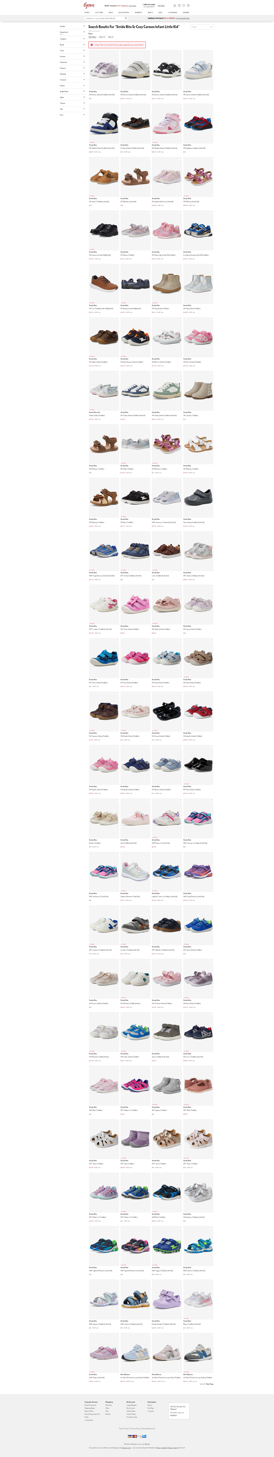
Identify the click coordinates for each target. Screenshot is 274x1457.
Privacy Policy (135, 1429)
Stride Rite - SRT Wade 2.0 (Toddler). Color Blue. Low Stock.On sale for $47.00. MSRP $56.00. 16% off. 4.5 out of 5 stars (136, 1197)
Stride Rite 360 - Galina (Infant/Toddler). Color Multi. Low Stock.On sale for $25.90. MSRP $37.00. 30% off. (104, 396)
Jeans (175, 1448)
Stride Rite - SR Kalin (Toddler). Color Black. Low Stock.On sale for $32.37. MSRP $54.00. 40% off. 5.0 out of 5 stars (136, 503)
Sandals (164, 1448)
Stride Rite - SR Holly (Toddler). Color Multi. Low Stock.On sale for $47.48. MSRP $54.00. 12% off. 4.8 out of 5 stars (136, 449)
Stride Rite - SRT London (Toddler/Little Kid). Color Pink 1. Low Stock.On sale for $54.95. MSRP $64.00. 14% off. (104, 609)
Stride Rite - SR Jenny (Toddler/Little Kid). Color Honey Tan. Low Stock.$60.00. (104, 182)
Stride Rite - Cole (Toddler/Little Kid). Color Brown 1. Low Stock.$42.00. (167, 556)
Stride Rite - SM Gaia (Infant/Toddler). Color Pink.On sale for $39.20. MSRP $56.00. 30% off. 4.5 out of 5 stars (136, 663)
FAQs (87, 1417)
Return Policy (89, 1411)
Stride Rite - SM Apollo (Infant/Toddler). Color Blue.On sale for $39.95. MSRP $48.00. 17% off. (136, 770)
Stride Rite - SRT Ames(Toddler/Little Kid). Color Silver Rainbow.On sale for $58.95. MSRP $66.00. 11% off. (198, 556)
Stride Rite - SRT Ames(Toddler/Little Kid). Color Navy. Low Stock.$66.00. (136, 556)
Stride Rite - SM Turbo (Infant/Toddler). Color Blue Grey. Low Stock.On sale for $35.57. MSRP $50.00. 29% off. (136, 1037)
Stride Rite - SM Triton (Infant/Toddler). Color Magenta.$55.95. (136, 609)
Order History (131, 1414)
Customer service (179, 5)
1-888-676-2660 (149, 4)
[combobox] (106, 18)
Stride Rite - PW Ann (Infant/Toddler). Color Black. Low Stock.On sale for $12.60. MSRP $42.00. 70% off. (198, 770)
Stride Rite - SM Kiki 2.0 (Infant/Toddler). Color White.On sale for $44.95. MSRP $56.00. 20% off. (167, 342)
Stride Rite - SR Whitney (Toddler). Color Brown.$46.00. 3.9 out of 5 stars (104, 449)
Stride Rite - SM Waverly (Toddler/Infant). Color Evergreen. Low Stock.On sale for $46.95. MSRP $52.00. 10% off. (136, 984)
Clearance (172, 12)
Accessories (124, 12)
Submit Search (126, 18)
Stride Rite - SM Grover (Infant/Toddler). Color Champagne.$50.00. (104, 984)
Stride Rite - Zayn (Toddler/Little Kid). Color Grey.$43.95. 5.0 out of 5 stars (167, 1037)
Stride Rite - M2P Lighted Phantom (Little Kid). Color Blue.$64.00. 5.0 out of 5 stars (104, 1251)
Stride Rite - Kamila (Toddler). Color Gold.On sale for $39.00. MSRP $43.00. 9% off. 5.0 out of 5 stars (104, 823)
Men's (150, 12)
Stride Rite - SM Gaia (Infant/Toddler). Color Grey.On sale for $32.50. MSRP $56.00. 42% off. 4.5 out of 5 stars (167, 663)
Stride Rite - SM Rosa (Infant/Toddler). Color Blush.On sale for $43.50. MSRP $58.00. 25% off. (198, 342)
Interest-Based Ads (148, 1429)
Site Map (150, 1408)
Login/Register (132, 1405)
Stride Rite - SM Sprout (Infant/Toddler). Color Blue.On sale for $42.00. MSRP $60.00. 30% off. (167, 770)
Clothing (99, 12)
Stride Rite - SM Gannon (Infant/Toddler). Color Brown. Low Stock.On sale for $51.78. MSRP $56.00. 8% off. (104, 716)
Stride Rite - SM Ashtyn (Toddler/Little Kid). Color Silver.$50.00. (198, 1197)
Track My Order (132, 1417)
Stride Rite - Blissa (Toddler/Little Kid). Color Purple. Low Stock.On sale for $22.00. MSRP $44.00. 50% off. (198, 1304)
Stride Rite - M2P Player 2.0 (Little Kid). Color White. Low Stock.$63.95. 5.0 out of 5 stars (167, 823)
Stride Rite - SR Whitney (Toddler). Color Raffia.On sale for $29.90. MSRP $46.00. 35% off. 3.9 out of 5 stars (104, 503)
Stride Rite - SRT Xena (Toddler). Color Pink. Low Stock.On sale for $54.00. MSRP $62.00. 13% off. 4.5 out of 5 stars (198, 1144)
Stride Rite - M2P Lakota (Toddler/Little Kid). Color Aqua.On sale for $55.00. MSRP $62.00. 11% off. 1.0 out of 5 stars (104, 1304)
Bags (111, 12)
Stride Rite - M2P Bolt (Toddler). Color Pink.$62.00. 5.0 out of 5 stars (104, 1091)
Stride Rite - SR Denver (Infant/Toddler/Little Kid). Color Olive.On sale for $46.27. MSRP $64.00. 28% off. (167, 75)
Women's (138, 12)
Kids (109, 37)
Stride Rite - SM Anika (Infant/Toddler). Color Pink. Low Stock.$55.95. (167, 609)
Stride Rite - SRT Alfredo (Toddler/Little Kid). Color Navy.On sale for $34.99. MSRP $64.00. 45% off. (167, 930)
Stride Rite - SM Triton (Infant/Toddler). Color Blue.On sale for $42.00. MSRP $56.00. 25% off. (104, 663)
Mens (107, 1408)
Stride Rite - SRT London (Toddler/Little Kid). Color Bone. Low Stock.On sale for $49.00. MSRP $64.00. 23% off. (104, 930)
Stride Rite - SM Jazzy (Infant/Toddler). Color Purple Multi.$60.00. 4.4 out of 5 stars (198, 609)
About (149, 1405)
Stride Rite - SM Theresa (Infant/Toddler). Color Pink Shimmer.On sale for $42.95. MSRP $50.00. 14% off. (167, 984)
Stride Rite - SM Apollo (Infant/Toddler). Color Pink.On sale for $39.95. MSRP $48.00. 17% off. (104, 770)
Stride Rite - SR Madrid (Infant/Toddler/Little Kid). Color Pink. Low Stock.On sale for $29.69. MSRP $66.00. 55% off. (167, 128)
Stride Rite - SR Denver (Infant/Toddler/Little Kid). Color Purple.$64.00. (104, 75)
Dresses (170, 1448)
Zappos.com (126, 1448)
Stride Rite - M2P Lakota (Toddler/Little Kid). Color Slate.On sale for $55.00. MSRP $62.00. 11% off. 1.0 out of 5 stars (136, 1304)
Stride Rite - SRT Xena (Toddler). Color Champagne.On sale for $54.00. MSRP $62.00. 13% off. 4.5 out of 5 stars (167, 1144)
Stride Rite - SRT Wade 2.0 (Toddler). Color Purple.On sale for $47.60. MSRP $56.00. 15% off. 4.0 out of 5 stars (104, 1197)
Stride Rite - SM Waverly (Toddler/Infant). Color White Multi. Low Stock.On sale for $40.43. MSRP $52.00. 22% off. (104, 1037)
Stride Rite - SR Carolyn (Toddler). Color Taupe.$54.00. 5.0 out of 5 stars (198, 396)
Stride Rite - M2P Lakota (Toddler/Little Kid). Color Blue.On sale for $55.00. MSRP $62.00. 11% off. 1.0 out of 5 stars (198, 1251)
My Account (174, 5)
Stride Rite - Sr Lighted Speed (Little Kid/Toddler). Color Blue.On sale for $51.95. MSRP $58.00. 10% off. (198, 235)
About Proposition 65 (92, 1414)
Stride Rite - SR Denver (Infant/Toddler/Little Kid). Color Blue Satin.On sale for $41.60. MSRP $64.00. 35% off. (198, 75)
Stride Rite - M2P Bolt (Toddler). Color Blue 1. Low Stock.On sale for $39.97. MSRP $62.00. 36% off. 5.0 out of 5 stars (167, 1197)
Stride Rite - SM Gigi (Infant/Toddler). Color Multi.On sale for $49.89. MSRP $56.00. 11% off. (198, 289)
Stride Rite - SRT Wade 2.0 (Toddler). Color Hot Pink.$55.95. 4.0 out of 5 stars (136, 1091)
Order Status (131, 1411)
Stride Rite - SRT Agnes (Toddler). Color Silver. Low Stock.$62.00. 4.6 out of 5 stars (167, 1091)
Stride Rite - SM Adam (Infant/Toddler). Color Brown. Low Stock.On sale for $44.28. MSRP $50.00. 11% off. (104, 342)
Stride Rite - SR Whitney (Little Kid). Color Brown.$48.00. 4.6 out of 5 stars (136, 182)
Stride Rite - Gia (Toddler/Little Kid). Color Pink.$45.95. (136, 823)
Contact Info (89, 1420)
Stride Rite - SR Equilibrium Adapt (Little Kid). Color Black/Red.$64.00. (198, 128)
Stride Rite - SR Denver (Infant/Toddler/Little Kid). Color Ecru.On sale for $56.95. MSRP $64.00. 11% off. (136, 75)
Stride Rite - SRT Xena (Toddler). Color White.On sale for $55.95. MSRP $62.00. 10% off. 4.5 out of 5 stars (104, 1144)
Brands (186, 12)
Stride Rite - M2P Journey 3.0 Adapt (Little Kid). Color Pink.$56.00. (198, 823)
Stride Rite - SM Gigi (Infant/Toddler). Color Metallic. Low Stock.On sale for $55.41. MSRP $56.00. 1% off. (167, 289)
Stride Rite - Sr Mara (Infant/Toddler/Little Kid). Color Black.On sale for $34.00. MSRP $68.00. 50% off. (136, 128)
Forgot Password (90, 1405)
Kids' (161, 12)
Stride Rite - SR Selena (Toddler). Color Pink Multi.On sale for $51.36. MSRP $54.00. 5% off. (136, 235)
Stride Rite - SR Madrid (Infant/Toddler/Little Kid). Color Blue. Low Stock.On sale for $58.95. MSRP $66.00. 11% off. (104, 128)
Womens (109, 1405)
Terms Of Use (123, 1429)
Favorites (183, 5)
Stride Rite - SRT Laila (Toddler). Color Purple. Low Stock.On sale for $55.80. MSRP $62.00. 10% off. (136, 1144)
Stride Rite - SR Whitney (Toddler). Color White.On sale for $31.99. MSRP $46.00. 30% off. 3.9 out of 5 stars (198, 449)
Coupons (150, 1411)
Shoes (87, 12)
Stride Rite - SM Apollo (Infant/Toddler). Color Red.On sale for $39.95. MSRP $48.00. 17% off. (198, 716)
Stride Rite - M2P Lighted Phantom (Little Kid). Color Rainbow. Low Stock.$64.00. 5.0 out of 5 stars (136, 1251)
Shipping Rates (90, 1408)
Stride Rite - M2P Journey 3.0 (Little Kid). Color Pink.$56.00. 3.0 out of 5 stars (104, 877)
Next (210, 1384)
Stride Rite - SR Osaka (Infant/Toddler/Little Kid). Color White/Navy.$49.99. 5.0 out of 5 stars (136, 396)
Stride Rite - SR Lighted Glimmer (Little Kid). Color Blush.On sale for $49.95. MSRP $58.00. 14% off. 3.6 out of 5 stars (167, 182)
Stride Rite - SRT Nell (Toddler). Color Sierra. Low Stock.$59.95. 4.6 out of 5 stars (198, 1091)
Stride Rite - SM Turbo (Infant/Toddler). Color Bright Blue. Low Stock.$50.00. (198, 930)
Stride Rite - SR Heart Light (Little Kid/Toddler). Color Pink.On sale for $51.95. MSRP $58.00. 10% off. (167, 235)
